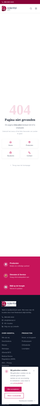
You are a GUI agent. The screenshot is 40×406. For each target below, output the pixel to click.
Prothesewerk (26, 341)
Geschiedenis (6, 341)
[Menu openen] (36, 8)
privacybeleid (18, 383)
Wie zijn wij (5, 337)
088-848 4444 (9, 2)
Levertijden (26, 349)
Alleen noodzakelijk (14, 396)
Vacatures (10, 156)
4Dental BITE (6, 352)
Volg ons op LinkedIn (11, 326)
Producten (29, 145)
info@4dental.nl (9, 320)
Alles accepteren (13, 389)
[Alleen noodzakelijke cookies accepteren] (33, 370)
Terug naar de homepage (21, 165)
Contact (29, 156)
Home (10, 145)
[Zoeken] (31, 8)
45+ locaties (8, 323)
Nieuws (4, 345)
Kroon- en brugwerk (29, 337)
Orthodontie (26, 345)
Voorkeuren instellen (26, 401)
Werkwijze (5, 349)
